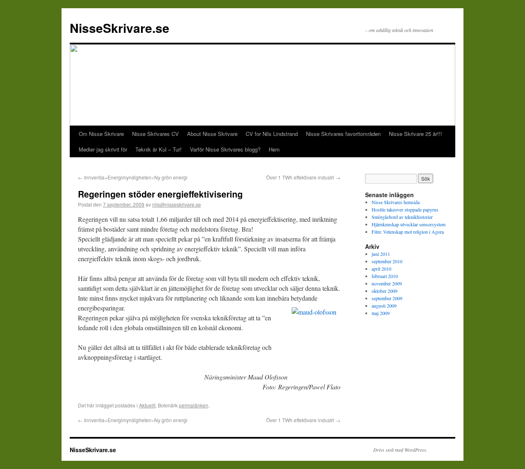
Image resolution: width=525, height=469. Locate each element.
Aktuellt (147, 405)
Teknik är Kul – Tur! (158, 149)
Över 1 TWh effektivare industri (303, 177)
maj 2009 (381, 313)
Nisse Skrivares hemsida (396, 202)
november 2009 (387, 283)
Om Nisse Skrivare (101, 134)
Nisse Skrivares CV (155, 134)
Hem (274, 149)
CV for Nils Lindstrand (272, 134)
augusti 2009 (384, 305)
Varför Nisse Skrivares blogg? (225, 149)
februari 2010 (385, 276)
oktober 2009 (384, 290)
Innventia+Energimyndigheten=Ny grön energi (132, 177)
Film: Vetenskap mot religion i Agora (408, 231)
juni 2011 (381, 254)
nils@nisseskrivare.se (176, 204)
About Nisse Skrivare (212, 134)
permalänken (193, 405)
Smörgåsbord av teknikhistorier (402, 217)
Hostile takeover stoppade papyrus (405, 209)
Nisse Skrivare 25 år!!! (415, 134)
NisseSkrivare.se (119, 28)
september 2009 (387, 298)
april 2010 (381, 268)
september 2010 (387, 261)
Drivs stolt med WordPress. (400, 449)
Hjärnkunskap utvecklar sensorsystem (408, 224)
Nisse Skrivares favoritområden (343, 134)
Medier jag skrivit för (103, 149)
